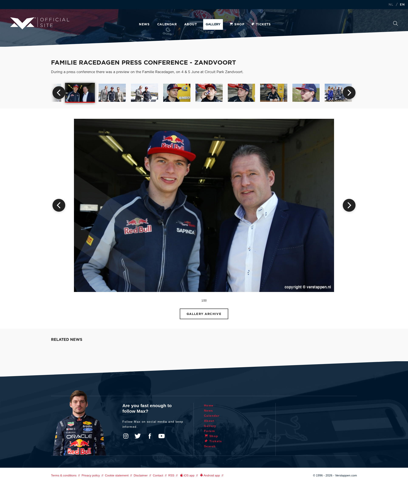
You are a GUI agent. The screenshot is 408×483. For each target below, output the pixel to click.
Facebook (149, 436)
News (144, 24)
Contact (158, 475)
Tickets (263, 24)
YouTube (161, 436)
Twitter (137, 436)
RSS (171, 475)
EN (402, 4)
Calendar (167, 24)
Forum (209, 431)
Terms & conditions (63, 475)
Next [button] (349, 92)
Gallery (213, 24)
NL (391, 4)
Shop (239, 24)
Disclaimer (141, 475)
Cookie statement (117, 475)
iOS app (189, 475)
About (190, 24)
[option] (80, 93)
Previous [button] (58, 92)
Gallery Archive (204, 314)
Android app (212, 475)
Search (395, 24)
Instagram (125, 436)
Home (209, 405)
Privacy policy (91, 475)
